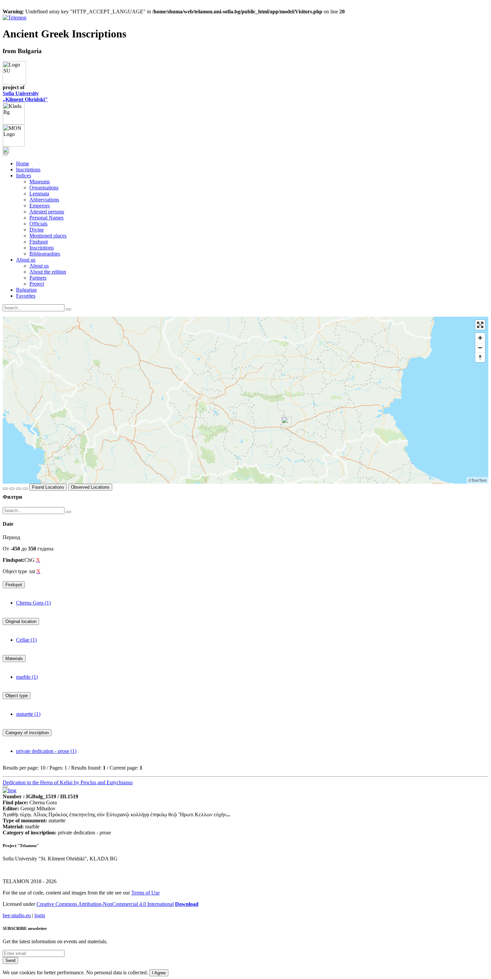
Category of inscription (27, 732)
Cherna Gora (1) (33, 603)
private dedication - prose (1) (46, 751)
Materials (14, 658)
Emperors (39, 205)
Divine (36, 229)
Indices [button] (23, 175)
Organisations (43, 187)
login (39, 915)
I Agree (159, 972)
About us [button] (25, 260)
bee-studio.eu (17, 915)
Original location (20, 621)
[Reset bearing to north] (480, 357)
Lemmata (39, 193)
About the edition (47, 272)
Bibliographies (44, 254)
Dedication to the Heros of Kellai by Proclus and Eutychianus (68, 782)
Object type (16, 695)
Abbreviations (44, 199)
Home (22, 163)
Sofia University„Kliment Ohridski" (25, 96)
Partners (37, 278)
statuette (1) (28, 714)
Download (186, 904)
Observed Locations (90, 487)
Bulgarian (26, 290)
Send (10, 960)
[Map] (245, 400)
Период (11, 537)
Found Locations (48, 487)
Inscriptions (28, 169)
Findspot (38, 241)
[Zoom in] (480, 338)
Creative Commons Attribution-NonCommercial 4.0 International (105, 904)
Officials (38, 223)
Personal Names (46, 217)
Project (36, 284)
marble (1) (27, 677)
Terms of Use (145, 892)
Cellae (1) (26, 640)
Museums (39, 181)
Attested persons (46, 211)
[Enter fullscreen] (480, 325)
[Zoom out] (480, 347)
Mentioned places (47, 235)
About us (39, 266)
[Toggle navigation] (5, 154)
